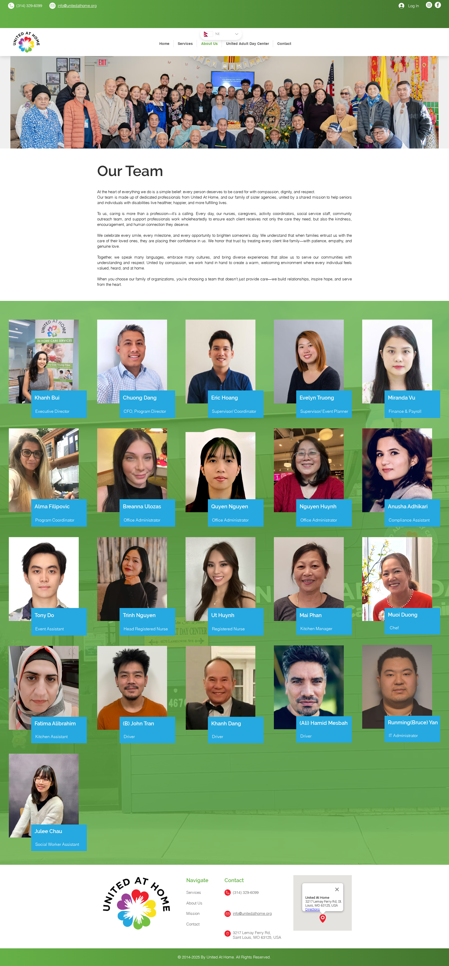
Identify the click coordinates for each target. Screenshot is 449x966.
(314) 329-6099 (29, 5)
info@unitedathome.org (77, 5)
